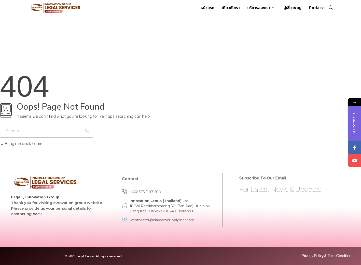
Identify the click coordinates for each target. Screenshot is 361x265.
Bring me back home (23, 143)
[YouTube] (354, 160)
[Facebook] (354, 147)
